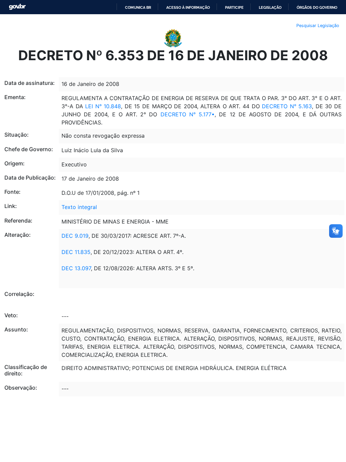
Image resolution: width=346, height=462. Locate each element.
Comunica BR (138, 7)
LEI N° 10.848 (103, 106)
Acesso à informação (188, 7)
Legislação (270, 7)
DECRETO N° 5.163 (287, 106)
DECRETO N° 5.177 (186, 114)
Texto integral (79, 207)
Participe (234, 7)
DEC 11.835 (76, 252)
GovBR (17, 7)
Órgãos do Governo (317, 7)
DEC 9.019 (75, 235)
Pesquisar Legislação (317, 25)
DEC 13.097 (76, 268)
